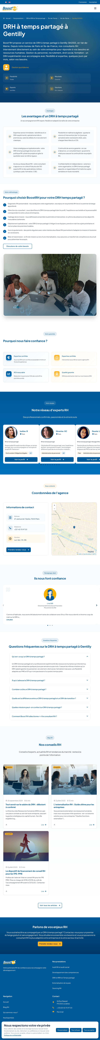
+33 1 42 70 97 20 (20, 529)
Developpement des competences (65, 972)
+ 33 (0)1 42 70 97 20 (64, 1008)
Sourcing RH (56, 988)
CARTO (94, 554)
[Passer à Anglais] (9, 2)
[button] (43, 464)
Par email (60, 1012)
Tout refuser (75, 1030)
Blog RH (6, 1007)
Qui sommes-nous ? (10, 1012)
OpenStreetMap (87, 554)
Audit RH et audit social (60, 967)
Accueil (6, 1002)
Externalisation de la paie (61, 983)
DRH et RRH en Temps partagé (63, 978)
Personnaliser (62, 1030)
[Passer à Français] (6, 2)
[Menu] (95, 8)
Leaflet (79, 554)
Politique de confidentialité (12, 1035)
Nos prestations (59, 961)
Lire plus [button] (9, 620)
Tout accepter (89, 1030)
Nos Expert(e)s (8, 1018)
